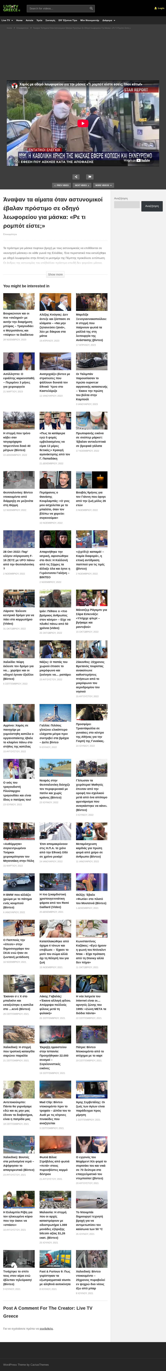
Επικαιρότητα (10, 234)
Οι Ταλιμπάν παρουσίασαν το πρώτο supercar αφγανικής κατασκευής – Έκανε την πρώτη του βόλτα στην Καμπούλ (91, 386)
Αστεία (29, 20)
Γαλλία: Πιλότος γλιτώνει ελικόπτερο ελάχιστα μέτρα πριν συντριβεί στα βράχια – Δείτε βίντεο (54, 734)
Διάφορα (107, 20)
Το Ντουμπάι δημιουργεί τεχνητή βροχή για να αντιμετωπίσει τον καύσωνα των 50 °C (89, 1221)
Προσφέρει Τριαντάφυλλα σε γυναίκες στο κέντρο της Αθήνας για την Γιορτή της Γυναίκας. (90, 733)
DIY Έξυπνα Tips (68, 20)
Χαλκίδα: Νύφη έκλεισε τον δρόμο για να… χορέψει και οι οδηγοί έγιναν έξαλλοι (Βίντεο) (18, 670)
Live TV (6, 20)
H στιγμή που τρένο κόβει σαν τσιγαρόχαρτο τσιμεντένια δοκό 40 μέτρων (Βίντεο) (16, 442)
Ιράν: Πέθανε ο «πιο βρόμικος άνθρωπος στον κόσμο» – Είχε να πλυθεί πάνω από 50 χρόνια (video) (55, 620)
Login (160, 8)
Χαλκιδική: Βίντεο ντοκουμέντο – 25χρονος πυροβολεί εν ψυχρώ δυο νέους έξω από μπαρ (90, 1280)
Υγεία (39, 20)
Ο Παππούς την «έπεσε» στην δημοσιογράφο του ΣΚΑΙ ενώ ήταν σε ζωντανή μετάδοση (16, 948)
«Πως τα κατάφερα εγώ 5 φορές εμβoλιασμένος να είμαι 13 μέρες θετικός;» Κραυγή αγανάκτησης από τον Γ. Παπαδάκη (55, 446)
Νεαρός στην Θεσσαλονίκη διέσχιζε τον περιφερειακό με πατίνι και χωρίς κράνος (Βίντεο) (55, 789)
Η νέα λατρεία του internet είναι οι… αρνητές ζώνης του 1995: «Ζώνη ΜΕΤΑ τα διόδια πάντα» (91, 1005)
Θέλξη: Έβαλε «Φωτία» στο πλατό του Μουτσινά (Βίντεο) (91, 899)
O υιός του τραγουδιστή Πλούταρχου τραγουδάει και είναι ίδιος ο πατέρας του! (17, 791)
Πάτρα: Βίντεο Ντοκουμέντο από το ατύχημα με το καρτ (90, 1051)
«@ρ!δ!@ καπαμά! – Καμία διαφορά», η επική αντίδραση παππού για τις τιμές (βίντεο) (90, 560)
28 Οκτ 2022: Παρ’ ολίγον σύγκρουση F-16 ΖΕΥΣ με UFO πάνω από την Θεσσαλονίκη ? (19, 560)
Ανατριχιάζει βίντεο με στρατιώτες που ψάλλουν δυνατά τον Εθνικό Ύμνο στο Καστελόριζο (55, 382)
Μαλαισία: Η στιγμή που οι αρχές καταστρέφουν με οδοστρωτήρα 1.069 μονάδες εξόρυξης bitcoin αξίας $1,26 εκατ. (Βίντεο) (53, 1225)
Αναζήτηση (121, 198)
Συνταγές (50, 20)
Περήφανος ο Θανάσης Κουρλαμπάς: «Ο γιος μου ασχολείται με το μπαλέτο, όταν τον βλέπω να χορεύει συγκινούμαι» (55, 505)
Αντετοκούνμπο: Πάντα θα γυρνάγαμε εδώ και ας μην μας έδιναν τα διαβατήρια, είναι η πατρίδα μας (18, 1111)
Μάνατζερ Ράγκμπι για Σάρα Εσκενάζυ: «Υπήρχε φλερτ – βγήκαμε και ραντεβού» (91, 618)
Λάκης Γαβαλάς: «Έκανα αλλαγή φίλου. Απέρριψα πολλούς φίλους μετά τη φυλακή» (55, 1005)
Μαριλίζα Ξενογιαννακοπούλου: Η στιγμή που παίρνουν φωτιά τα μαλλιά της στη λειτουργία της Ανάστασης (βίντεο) (91, 327)
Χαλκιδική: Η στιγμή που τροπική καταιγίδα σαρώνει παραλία (19, 1051)
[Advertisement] (83, 56)
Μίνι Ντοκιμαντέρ (89, 20)
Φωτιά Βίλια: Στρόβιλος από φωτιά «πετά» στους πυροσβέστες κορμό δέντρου (54, 1166)
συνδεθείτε (46, 1328)
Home (19, 20)
